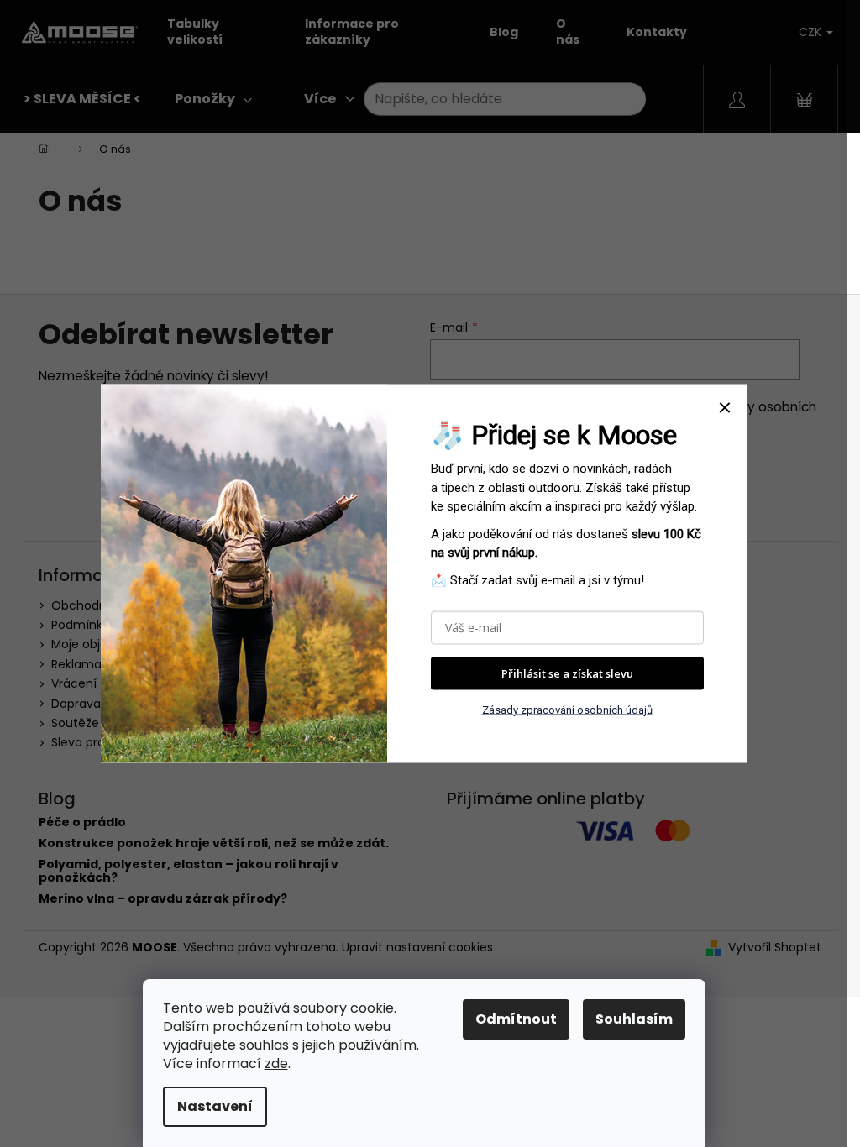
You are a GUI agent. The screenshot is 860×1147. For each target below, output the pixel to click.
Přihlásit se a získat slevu (567, 673)
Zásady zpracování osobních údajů (567, 709)
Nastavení (215, 1106)
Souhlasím (634, 1019)
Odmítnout (516, 1019)
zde (276, 1063)
